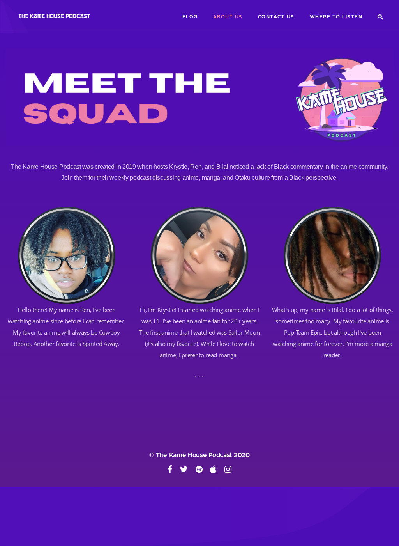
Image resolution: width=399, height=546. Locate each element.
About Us (228, 16)
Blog (190, 16)
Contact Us (276, 16)
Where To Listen (336, 16)
